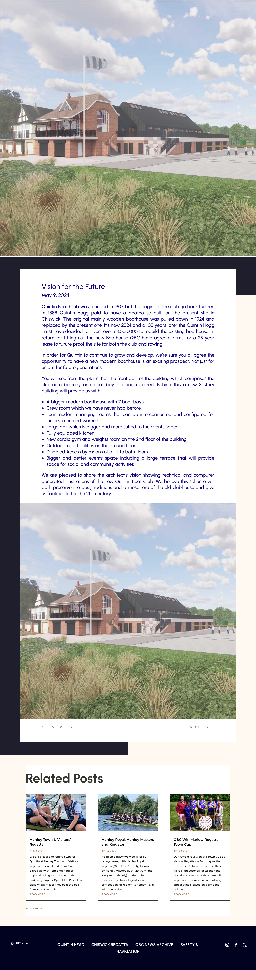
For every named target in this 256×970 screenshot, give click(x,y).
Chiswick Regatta (109, 944)
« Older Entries (34, 908)
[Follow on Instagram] (227, 944)
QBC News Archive (154, 944)
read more (37, 894)
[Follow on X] (244, 944)
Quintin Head (70, 944)
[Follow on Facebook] (236, 944)
